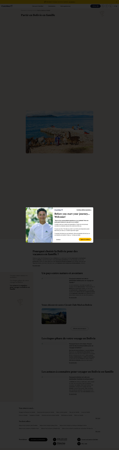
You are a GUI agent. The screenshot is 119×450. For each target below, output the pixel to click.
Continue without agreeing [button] (84, 210)
